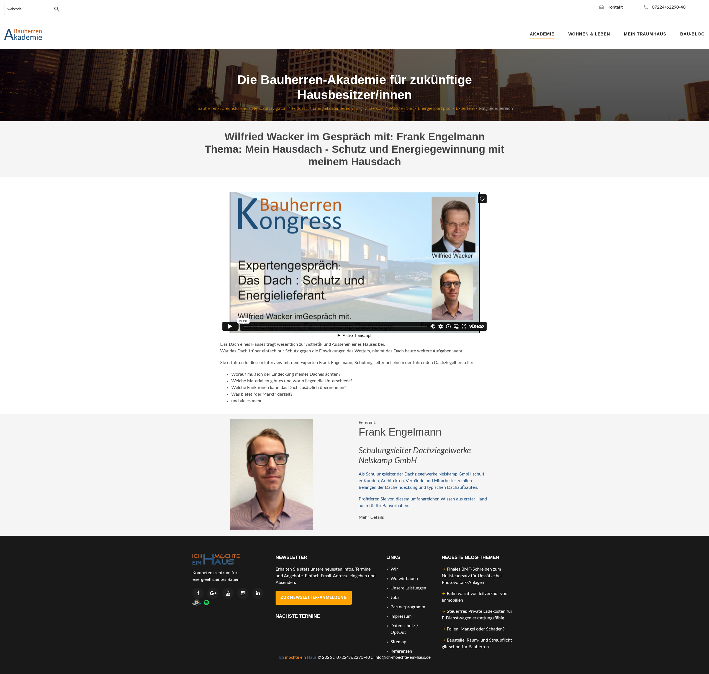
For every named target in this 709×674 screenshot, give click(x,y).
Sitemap (398, 642)
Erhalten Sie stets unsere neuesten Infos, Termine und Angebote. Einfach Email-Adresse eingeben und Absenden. (326, 576)
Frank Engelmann (400, 432)
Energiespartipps (434, 108)
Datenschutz (403, 626)
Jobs (395, 597)
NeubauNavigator (269, 108)
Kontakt (615, 7)
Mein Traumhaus (645, 34)
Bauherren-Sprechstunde (221, 108)
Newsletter (291, 557)
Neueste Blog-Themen (470, 557)
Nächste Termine (298, 616)
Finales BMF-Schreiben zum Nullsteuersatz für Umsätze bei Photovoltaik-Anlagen (472, 576)
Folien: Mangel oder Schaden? (476, 629)
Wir (394, 569)
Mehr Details (371, 517)
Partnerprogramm (408, 607)
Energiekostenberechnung (338, 108)
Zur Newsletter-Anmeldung (314, 598)
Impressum (401, 616)
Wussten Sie (400, 108)
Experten (464, 108)
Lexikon (375, 108)
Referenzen (401, 651)
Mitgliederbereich (496, 108)
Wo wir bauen (404, 578)
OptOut (398, 632)
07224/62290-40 (668, 7)
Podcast (299, 108)
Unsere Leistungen (408, 588)
